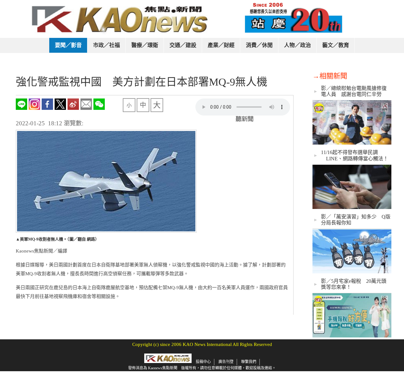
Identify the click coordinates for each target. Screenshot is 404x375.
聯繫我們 (248, 362)
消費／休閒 (259, 45)
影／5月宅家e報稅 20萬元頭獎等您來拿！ (353, 284)
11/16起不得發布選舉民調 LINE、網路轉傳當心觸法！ (354, 155)
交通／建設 (182, 45)
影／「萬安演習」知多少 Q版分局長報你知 (355, 219)
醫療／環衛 (144, 45)
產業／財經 (221, 45)
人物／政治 (297, 45)
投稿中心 (203, 362)
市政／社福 (106, 45)
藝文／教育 (335, 45)
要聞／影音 (68, 45)
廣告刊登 (226, 362)
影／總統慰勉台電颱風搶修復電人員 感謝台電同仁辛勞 (354, 91)
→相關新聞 (329, 76)
